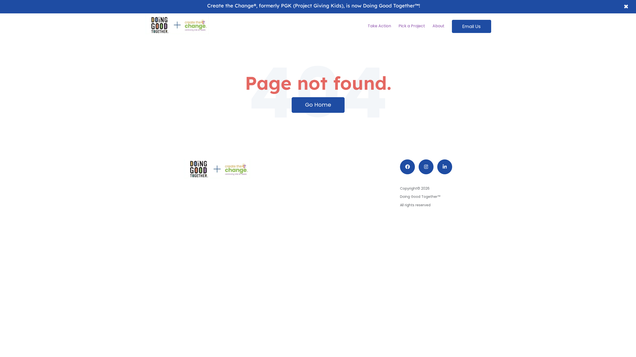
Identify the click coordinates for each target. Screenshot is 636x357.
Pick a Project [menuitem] (411, 26)
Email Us (471, 26)
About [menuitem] (438, 26)
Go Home (318, 105)
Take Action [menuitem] (379, 26)
